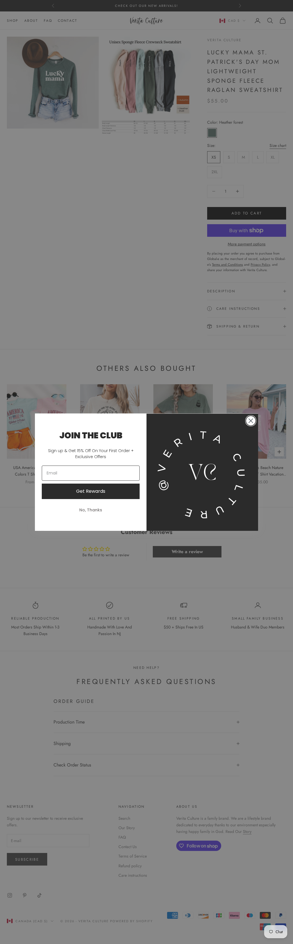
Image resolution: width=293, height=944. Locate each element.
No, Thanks (90, 510)
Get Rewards (90, 491)
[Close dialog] (251, 421)
